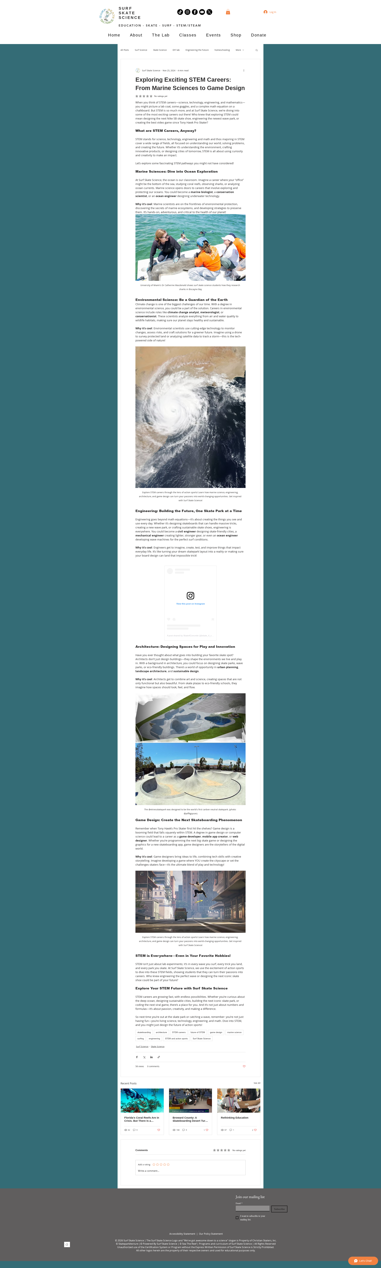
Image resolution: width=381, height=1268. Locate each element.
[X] (209, 12)
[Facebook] (195, 12)
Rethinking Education (234, 1117)
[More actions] (244, 70)
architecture (161, 1032)
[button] (228, 11)
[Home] (67, 1244)
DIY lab (176, 50)
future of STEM (198, 1032)
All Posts (125, 50)
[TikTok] (180, 12)
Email (239, 1203)
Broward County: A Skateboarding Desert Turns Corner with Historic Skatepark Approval (190, 1119)
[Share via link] (158, 1057)
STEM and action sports (176, 1038)
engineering (154, 1038)
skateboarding (144, 1032)
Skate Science (160, 50)
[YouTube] (202, 12)
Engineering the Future (197, 50)
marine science (234, 1032)
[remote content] (190, 603)
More (238, 50)
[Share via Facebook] (136, 1057)
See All (257, 1083)
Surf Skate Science (202, 1038)
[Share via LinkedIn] (151, 1057)
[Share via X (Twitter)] (144, 1057)
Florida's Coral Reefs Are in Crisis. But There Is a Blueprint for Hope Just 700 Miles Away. (141, 1119)
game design (216, 1032)
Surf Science (141, 50)
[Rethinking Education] (238, 1101)
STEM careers (179, 1032)
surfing (140, 1038)
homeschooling (222, 50)
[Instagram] (187, 12)
